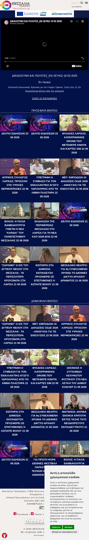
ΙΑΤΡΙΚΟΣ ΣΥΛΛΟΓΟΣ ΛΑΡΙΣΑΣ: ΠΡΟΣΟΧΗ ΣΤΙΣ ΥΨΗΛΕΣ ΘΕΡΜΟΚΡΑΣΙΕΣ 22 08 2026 (14, 185)
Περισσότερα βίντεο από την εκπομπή (44, 91)
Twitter (38, 514)
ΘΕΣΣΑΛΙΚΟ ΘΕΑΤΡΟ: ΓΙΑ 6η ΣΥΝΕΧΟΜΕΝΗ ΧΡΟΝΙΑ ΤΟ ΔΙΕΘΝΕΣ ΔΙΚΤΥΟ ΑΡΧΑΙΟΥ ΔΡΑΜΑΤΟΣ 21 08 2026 (74, 273)
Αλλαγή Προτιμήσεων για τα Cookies (27, 498)
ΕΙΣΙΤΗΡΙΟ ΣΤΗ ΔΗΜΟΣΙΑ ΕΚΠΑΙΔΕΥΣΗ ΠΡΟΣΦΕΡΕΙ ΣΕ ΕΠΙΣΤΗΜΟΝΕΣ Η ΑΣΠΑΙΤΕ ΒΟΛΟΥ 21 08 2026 (44, 277)
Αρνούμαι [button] (68, 527)
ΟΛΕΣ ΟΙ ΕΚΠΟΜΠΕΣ (44, 98)
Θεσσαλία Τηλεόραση (14, 491)
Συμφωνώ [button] (56, 527)
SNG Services (36, 491)
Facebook (22, 514)
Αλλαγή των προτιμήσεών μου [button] (64, 532)
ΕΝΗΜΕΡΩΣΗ (34, 504)
